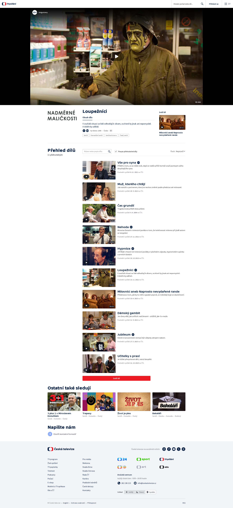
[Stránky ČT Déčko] (121, 468)
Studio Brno (87, 467)
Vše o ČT (51, 490)
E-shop (51, 482)
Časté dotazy (88, 486)
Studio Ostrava (89, 471)
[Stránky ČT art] (141, 468)
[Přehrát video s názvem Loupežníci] (116, 56)
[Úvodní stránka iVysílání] (11, 3)
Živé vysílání (53, 463)
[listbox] (140, 492)
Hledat (202, 3)
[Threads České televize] (183, 449)
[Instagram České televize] (164, 449)
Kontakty (86, 490)
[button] (116, 56)
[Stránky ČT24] (122, 460)
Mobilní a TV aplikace (56, 486)
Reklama (86, 463)
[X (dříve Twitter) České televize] (179, 449)
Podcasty (51, 475)
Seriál (86, 135)
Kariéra (86, 478)
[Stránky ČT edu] (164, 468)
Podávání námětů (90, 482)
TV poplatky (53, 467)
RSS (184, 503)
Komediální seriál (97, 135)
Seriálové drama (111, 135)
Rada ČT (86, 475)
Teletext (51, 471)
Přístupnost (91, 503)
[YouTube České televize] (174, 449)
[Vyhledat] (109, 151)
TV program (53, 459)
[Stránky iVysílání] (167, 460)
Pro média (87, 459)
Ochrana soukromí (78, 503)
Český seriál (124, 135)
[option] (129, 492)
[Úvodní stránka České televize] (61, 449)
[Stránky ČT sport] (143, 460)
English (65, 503)
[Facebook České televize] (169, 449)
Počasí (50, 478)
